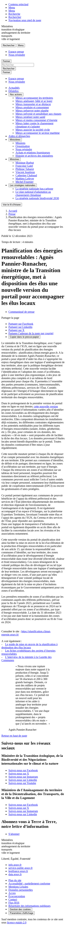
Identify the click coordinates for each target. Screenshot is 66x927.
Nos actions (16, 94)
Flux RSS (13, 902)
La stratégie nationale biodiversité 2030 (37, 198)
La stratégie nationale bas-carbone (34, 188)
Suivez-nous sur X (18, 773)
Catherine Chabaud (26, 175)
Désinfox (13, 90)
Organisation (22, 146)
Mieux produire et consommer (32, 107)
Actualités (14, 87)
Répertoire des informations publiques (29, 905)
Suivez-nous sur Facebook (23, 770)
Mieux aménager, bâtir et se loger (33, 101)
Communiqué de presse (21, 311)
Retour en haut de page (14, 735)
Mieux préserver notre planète (32, 110)
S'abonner (14, 833)
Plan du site (14, 880)
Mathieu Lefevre (24, 178)
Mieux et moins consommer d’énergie (36, 120)
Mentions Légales (18, 886)
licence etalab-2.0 (16, 922)
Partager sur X (16, 330)
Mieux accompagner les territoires (34, 97)
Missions (20, 142)
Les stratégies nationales (22, 185)
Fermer (6, 61)
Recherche (14, 13)
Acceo (12, 893)
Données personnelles (20, 889)
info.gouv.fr (14, 864)
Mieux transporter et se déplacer (33, 104)
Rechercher (14, 17)
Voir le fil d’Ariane (12, 204)
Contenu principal (18, 4)
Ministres (14, 159)
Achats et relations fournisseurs (32, 152)
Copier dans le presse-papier (24, 337)
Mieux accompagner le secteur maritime (37, 132)
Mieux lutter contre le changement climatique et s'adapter (34, 125)
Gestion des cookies (20, 909)
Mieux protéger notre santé (30, 116)
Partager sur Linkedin (20, 326)
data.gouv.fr (15, 874)
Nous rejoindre (16, 54)
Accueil (12, 210)
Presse (11, 214)
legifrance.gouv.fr (18, 871)
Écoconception (16, 896)
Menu (11, 7)
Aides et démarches (19, 136)
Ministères (15, 139)
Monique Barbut (24, 162)
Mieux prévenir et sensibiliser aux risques (38, 113)
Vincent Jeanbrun (25, 172)
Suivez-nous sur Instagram (23, 776)
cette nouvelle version (46, 406)
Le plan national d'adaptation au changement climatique (33, 193)
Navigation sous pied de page (24, 20)
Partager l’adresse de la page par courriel (30, 333)
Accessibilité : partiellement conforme (29, 883)
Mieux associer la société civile (32, 129)
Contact (12, 899)
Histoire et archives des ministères (34, 155)
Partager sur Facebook (20, 323)
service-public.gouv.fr (20, 867)
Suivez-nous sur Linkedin (22, 779)
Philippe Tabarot (24, 169)
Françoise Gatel (24, 165)
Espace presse (16, 51)
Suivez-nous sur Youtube (22, 783)
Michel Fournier (24, 181)
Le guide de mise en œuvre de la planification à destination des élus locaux (29, 646)
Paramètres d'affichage (21, 913)
